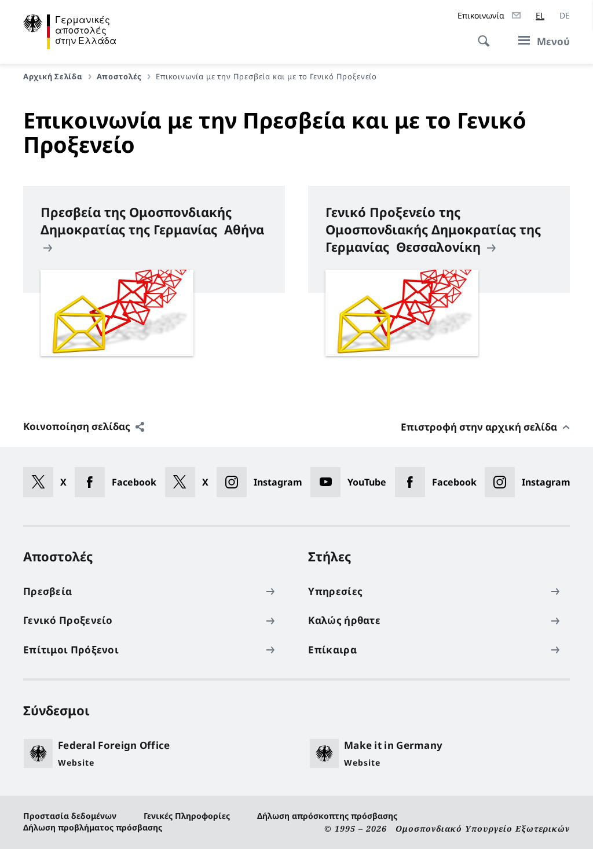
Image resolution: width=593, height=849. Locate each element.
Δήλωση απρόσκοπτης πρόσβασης (327, 815)
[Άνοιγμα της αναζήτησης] (480, 34)
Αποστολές (119, 76)
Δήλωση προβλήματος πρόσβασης (92, 827)
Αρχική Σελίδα (53, 76)
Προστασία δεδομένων (69, 815)
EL (540, 15)
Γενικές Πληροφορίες (187, 815)
